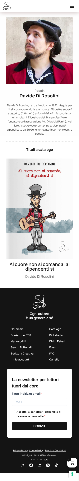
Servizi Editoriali (21, 347)
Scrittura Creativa (22, 353)
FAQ (51, 353)
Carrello (54, 359)
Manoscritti (18, 341)
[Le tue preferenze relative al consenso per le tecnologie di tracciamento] (72, 474)
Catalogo (55, 329)
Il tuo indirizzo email (26, 393)
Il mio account (20, 359)
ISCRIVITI (39, 426)
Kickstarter (56, 335)
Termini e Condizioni (55, 450)
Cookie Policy (36, 450)
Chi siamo (17, 329)
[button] (72, 6)
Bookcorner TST (21, 335)
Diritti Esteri (57, 341)
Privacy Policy (20, 450)
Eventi (53, 347)
